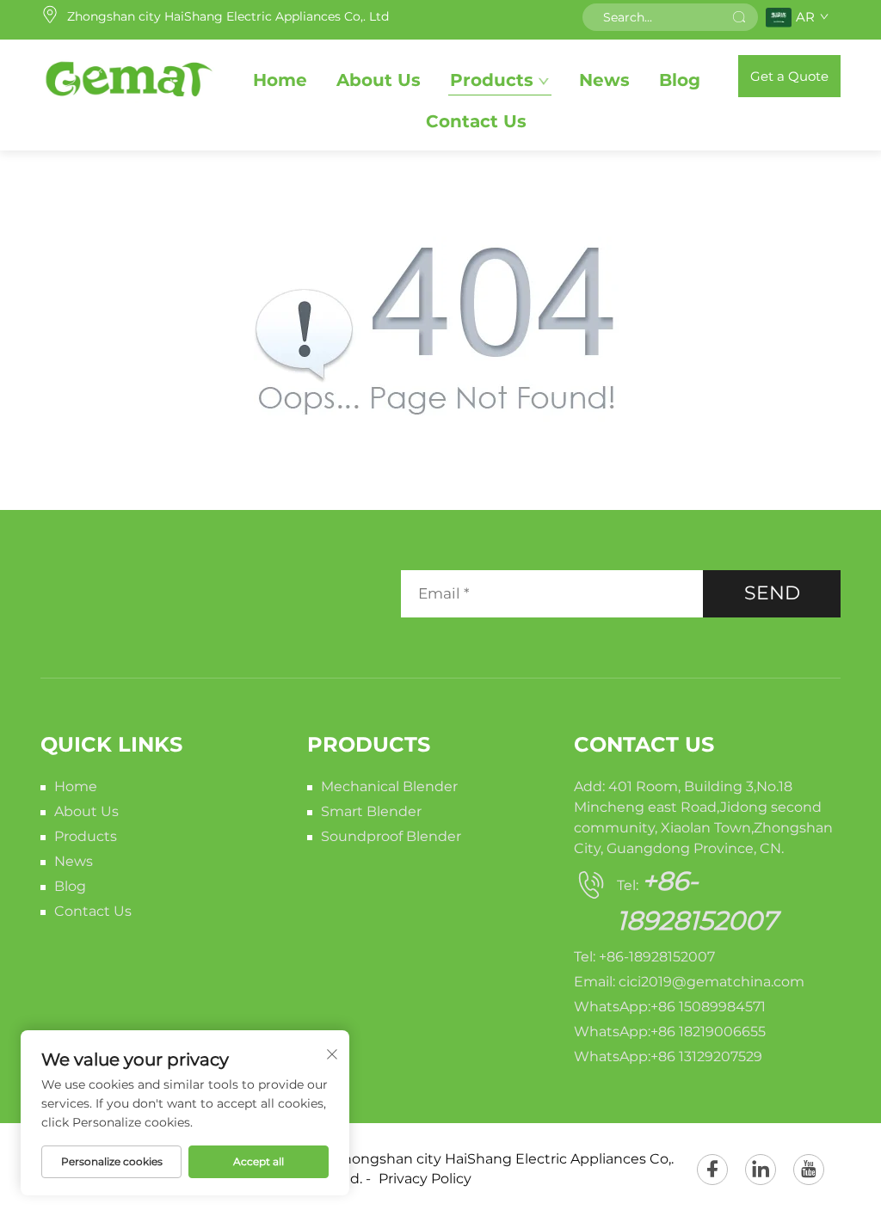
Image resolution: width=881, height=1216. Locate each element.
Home (280, 80)
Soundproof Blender (391, 836)
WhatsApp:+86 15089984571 (670, 1006)
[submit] (739, 17)
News (604, 80)
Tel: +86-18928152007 (644, 957)
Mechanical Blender (389, 786)
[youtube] (808, 1169)
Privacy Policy (425, 1178)
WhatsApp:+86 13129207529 (668, 1056)
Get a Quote (789, 76)
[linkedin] (760, 1169)
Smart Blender (371, 811)
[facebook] (712, 1169)
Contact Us (476, 121)
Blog (679, 80)
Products (491, 80)
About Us (378, 80)
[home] (127, 75)
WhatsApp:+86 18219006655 (670, 1031)
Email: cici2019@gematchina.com (689, 981)
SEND (772, 593)
